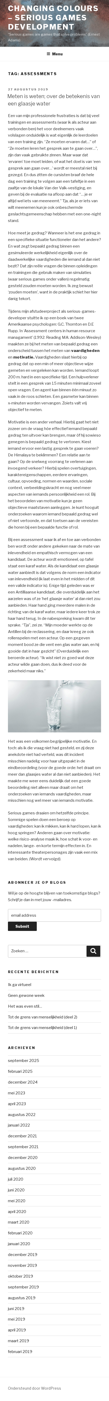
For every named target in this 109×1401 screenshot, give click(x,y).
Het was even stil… (25, 1006)
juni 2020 (16, 1190)
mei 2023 (16, 1093)
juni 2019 (16, 1308)
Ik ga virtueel (19, 984)
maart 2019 (18, 1341)
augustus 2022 (21, 1114)
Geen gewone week (26, 995)
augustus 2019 (21, 1298)
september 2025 (23, 1060)
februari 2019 (20, 1351)
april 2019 (17, 1330)
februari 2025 (20, 1071)
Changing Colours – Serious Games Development (53, 17)
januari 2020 (19, 1243)
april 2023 (17, 1104)
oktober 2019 (20, 1276)
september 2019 (23, 1287)
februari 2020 (20, 1233)
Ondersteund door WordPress (34, 1388)
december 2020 (23, 1157)
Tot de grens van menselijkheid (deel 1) (42, 1027)
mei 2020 (16, 1201)
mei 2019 (16, 1319)
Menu (57, 54)
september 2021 (23, 1146)
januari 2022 (19, 1125)
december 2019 (22, 1254)
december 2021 (22, 1136)
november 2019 (22, 1265)
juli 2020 (15, 1179)
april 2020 (17, 1211)
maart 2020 (18, 1222)
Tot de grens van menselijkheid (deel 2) (42, 1017)
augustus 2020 (22, 1168)
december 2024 (23, 1082)
